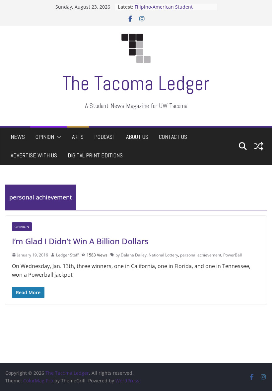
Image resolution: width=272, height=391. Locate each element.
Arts (78, 136)
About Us (137, 136)
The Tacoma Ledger (136, 83)
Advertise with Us (34, 155)
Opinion (44, 136)
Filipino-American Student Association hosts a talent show (170, 10)
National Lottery (163, 255)
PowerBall (232, 255)
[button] (57, 137)
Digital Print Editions (95, 155)
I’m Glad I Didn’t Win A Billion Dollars (80, 241)
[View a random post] (259, 146)
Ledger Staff (67, 255)
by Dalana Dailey (131, 255)
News (18, 136)
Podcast (104, 136)
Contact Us (173, 136)
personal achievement (200, 255)
